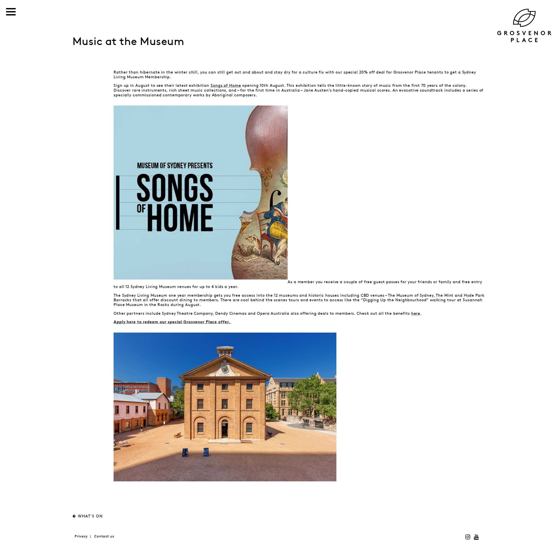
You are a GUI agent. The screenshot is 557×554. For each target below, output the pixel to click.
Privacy (81, 536)
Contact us (104, 536)
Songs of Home (226, 85)
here (415, 313)
